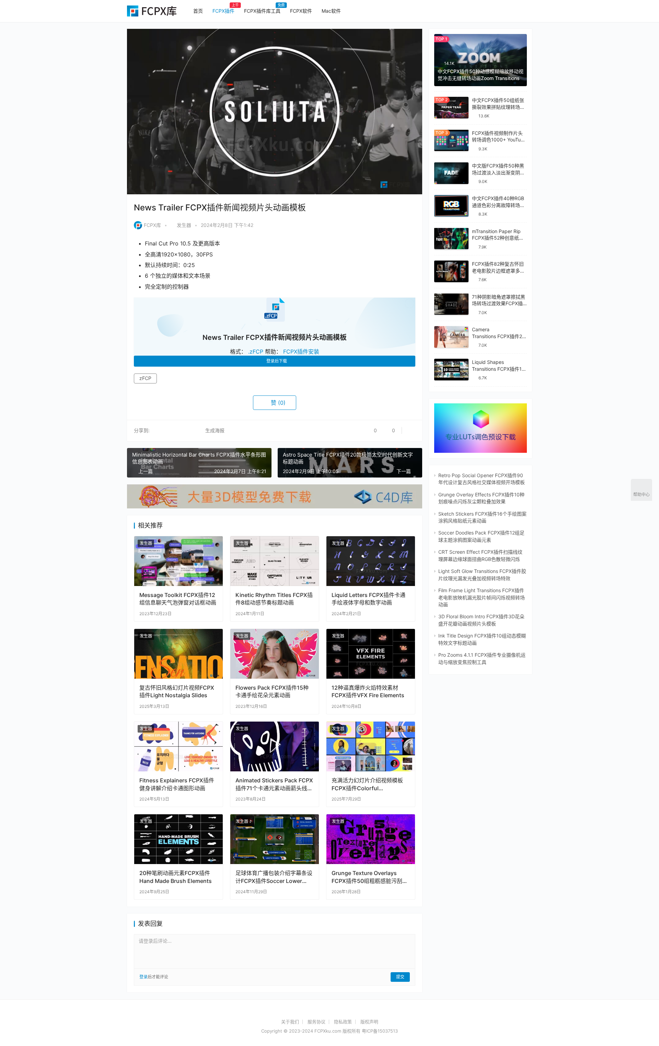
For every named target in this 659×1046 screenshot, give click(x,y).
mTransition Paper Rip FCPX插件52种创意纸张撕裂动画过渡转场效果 (498, 237)
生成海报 (214, 430)
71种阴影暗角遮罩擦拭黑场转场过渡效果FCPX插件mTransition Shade (498, 303)
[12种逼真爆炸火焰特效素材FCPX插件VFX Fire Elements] (370, 654)
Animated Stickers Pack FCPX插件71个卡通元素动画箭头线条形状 (274, 784)
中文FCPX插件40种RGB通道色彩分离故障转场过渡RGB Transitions (498, 205)
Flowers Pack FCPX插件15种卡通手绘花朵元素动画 (272, 691)
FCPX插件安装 (301, 351)
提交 (400, 976)
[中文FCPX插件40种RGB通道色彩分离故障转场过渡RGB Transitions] (451, 206)
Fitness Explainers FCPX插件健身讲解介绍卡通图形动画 (176, 784)
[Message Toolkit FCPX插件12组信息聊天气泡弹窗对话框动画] (178, 561)
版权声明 (369, 1021)
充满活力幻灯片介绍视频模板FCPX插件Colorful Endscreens (367, 784)
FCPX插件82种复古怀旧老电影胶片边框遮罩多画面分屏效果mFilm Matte (498, 270)
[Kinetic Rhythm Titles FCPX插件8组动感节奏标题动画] (274, 561)
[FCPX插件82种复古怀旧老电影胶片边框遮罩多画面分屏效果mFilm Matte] (451, 271)
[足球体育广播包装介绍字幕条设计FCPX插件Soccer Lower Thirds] (274, 839)
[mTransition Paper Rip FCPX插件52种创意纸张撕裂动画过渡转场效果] (451, 238)
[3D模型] (274, 488)
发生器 (184, 225)
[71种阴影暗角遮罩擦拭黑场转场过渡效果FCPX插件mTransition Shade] (451, 304)
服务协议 (316, 1021)
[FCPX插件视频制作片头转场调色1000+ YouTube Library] (451, 140)
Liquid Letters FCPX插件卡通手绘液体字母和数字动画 (368, 598)
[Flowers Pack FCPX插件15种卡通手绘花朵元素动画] (274, 654)
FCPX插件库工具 (262, 11)
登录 (143, 976)
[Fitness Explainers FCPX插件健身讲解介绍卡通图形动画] (178, 746)
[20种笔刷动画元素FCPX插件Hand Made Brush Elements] (178, 839)
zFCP (145, 378)
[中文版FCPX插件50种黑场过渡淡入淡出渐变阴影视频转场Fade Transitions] (451, 173)
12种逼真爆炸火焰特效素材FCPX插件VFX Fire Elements (368, 691)
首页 (198, 11)
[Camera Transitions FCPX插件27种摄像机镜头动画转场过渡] (451, 337)
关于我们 (290, 1021)
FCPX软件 (301, 11)
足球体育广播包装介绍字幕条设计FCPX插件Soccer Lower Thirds (273, 877)
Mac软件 (331, 11)
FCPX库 (152, 225)
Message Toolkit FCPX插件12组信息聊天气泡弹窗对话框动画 (177, 598)
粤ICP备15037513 (380, 1031)
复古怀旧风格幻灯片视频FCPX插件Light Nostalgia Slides (176, 691)
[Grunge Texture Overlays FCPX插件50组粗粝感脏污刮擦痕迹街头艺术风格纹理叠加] (370, 839)
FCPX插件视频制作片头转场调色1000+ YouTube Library (499, 139)
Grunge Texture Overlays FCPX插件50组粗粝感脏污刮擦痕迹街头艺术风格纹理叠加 (370, 877)
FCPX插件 (223, 11)
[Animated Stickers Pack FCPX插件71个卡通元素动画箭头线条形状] (274, 746)
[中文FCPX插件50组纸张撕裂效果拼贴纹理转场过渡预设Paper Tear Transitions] (451, 107)
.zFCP (255, 351)
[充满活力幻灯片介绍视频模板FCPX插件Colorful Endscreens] (370, 746)
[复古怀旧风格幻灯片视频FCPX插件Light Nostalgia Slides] (178, 654)
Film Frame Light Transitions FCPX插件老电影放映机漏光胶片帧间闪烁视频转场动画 (481, 597)
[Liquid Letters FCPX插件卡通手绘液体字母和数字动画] (370, 561)
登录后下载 (276, 361)
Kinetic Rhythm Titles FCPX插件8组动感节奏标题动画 (274, 598)
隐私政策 (343, 1021)
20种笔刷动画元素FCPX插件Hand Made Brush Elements (175, 877)
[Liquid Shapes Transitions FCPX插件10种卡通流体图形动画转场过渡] (451, 369)
